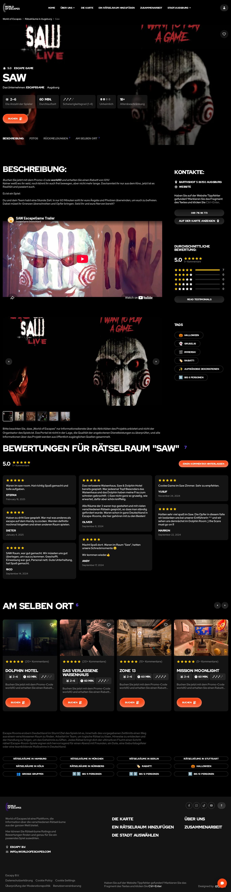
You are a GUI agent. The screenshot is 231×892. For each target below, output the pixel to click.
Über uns (66, 7)
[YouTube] (211, 805)
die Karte (87, 7)
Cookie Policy (44, 880)
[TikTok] (204, 805)
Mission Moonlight (198, 670)
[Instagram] (196, 805)
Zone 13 (127, 670)
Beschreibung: (13, 138)
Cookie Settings (65, 880)
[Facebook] (189, 805)
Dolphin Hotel (21, 670)
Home (51, 7)
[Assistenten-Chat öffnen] (222, 883)
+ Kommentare (192, 261)
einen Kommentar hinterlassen (203, 463)
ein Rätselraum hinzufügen (117, 7)
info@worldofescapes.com (30, 851)
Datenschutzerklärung (19, 880)
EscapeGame (35, 87)
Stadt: (178, 7)
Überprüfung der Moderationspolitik (27, 886)
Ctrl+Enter (212, 202)
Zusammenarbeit (151, 7)
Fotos (33, 138)
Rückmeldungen (56, 138)
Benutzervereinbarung (67, 886)
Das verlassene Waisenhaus (80, 672)
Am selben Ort (88, 138)
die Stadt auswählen (135, 835)
